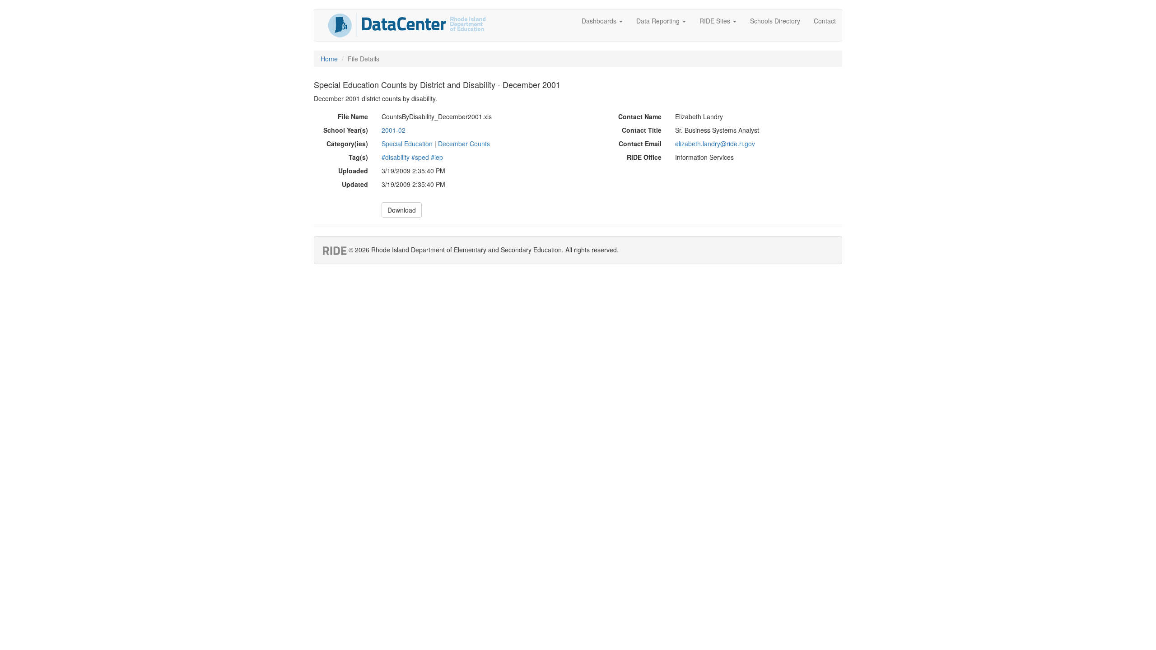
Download (401, 209)
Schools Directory (775, 20)
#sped (420, 157)
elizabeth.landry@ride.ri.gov (715, 143)
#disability (396, 157)
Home (329, 58)
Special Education (407, 143)
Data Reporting (658, 20)
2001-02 (394, 130)
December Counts (464, 143)
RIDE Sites (715, 20)
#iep (437, 157)
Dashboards (600, 20)
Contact (825, 20)
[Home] (407, 25)
